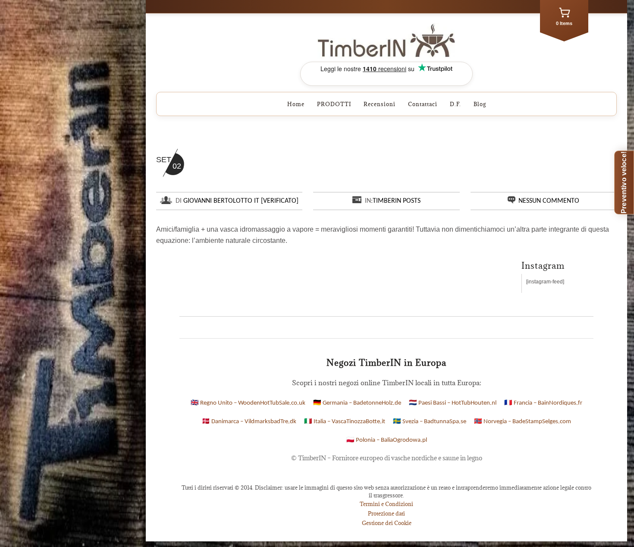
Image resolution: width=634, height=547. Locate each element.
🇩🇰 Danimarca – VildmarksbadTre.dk (249, 421)
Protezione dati (386, 513)
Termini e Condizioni (386, 503)
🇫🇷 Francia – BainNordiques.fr (543, 403)
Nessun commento (548, 201)
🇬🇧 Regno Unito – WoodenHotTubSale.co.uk (248, 403)
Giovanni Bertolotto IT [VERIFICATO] (240, 201)
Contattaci (422, 104)
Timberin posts (397, 201)
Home (295, 104)
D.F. (455, 104)
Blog (480, 104)
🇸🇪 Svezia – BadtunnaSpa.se (429, 421)
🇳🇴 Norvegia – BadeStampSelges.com (522, 421)
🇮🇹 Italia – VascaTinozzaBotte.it (344, 421)
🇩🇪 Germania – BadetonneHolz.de (357, 403)
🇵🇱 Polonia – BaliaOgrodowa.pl (386, 440)
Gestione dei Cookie (386, 522)
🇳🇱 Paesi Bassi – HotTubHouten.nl (452, 403)
